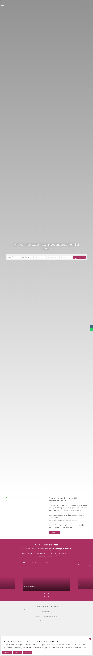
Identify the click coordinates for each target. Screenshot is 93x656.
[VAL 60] (88, 5)
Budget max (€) (52, 257)
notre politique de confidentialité (72, 649)
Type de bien (24, 256)
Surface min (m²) (65, 257)
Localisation (38, 257)
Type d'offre (10, 256)
